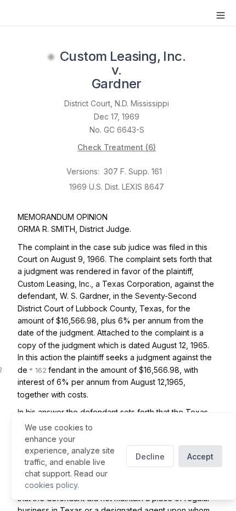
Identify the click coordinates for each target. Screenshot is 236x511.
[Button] (220, 15)
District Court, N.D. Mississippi (116, 103)
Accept (200, 456)
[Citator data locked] (51, 57)
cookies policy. (52, 485)
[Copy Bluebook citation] (154, 85)
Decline (150, 456)
